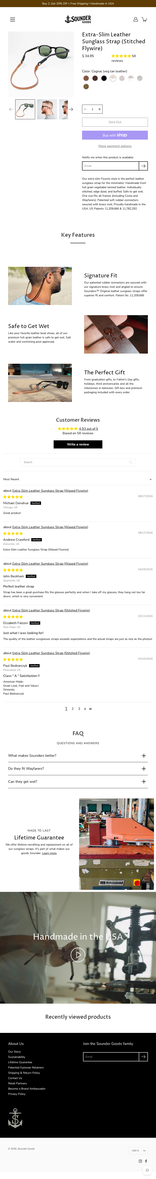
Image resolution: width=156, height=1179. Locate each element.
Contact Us (15, 1078)
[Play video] (78, 955)
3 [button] (79, 709)
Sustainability (16, 1057)
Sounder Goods (26, 1148)
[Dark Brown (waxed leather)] (95, 78)
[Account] (135, 19)
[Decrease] (85, 109)
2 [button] (73, 709)
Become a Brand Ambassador (27, 1089)
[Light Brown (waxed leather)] (86, 78)
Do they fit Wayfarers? (26, 768)
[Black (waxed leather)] (104, 78)
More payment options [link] (115, 146)
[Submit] (143, 1056)
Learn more (49, 853)
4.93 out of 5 (88, 429)
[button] (122, 56)
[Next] (71, 109)
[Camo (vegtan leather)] (86, 86)
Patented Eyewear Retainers (26, 1067)
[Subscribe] (143, 165)
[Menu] (12, 19)
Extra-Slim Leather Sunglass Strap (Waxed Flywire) (50, 491)
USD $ (135, 1150)
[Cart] (144, 19)
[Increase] (99, 109)
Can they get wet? (22, 781)
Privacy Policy (16, 1094)
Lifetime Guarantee (20, 1062)
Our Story (14, 1052)
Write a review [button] (78, 444)
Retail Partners (17, 1083)
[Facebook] (146, 1161)
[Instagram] (140, 1161)
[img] (13, 497)
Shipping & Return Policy (24, 1073)
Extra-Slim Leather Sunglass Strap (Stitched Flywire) (51, 610)
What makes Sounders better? (32, 755)
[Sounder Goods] (78, 19)
